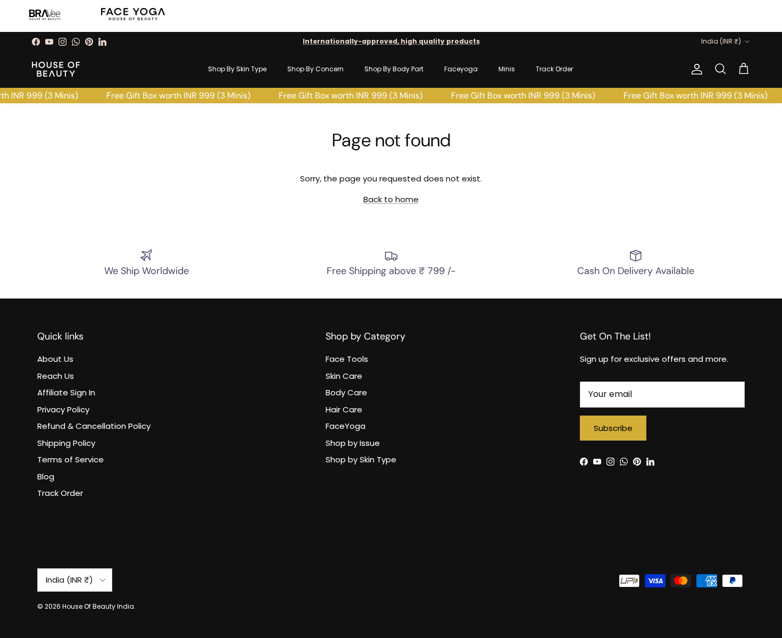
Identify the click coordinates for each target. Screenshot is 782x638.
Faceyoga (461, 68)
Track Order (554, 68)
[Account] (694, 69)
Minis (506, 68)
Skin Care (344, 376)
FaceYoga (345, 426)
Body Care (346, 392)
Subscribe (613, 428)
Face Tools (347, 358)
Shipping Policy (66, 443)
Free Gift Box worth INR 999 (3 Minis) (173, 95)
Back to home (391, 199)
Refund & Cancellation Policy (94, 426)
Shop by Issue (353, 443)
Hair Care (344, 409)
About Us (55, 358)
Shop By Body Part (393, 68)
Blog (45, 476)
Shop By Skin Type (237, 68)
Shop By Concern (315, 68)
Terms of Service (70, 459)
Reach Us (55, 376)
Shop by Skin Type (361, 459)
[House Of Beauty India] (56, 69)
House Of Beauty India (98, 606)
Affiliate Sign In (66, 392)
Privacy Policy (63, 409)
